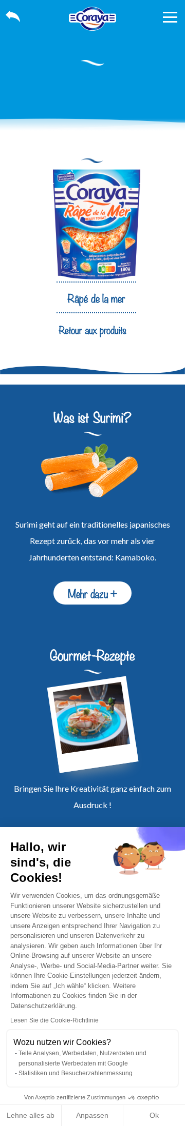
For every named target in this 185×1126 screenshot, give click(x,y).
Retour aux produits (92, 329)
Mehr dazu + (92, 593)
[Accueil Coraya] (92, 19)
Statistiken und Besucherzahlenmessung (75, 1073)
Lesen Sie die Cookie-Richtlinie (54, 1020)
